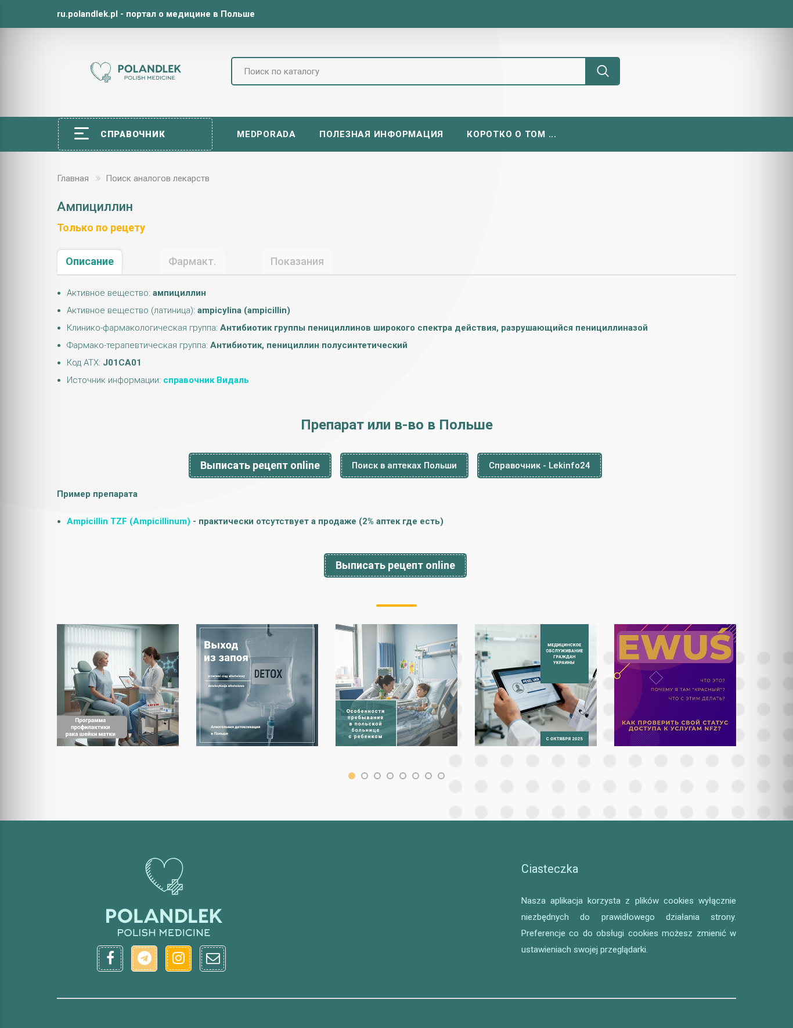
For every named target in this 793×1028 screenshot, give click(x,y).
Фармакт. (192, 261)
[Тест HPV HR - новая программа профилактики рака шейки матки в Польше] (118, 685)
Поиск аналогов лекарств (158, 178)
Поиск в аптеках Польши (404, 465)
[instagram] (178, 958)
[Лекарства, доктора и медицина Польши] (135, 81)
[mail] (213, 958)
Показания (297, 261)
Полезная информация (381, 134)
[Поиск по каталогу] (602, 71)
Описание (90, 261)
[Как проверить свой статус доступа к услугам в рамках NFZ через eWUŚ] (675, 685)
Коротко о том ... (512, 134)
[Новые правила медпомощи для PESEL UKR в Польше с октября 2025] (536, 685)
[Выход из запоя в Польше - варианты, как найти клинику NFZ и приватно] (257, 685)
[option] (118, 685)
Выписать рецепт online (260, 465)
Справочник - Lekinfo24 (539, 465)
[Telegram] (144, 958)
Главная (73, 178)
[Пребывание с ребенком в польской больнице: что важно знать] (396, 685)
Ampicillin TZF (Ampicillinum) (128, 521)
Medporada (266, 134)
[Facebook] (110, 958)
